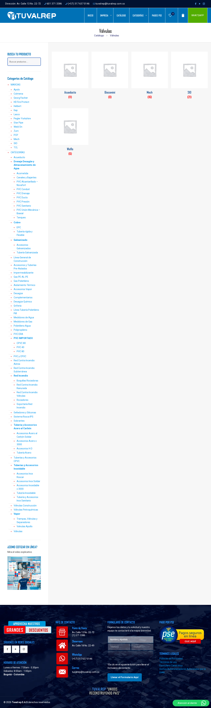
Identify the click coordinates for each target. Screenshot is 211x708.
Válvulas (18, 531)
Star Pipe (18, 122)
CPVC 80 (21, 343)
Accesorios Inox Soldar (28, 481)
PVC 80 (20, 351)
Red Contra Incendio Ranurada (27, 386)
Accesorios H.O (24, 448)
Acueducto (19, 157)
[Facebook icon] (195, 3)
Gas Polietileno (21, 281)
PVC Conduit (23, 189)
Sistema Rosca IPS (23, 416)
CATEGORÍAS (18, 152)
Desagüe (18, 293)
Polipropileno (20, 330)
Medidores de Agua (24, 317)
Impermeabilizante (23, 272)
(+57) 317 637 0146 (79, 3)
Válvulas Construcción (25, 505)
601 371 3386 (54, 3)
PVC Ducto (22, 197)
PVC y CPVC (20, 356)
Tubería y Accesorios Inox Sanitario (27, 499)
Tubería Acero (24, 452)
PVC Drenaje (23, 193)
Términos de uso (168, 662)
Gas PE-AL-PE (21, 276)
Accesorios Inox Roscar (25, 475)
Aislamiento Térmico (24, 285)
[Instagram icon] (204, 3)
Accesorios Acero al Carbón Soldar (27, 435)
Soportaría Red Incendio (24, 406)
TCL (16, 147)
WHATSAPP (197, 15)
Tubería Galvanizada (27, 252)
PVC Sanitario (24, 205)
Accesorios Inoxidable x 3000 (28, 487)
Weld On (18, 126)
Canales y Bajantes (26, 177)
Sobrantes (19, 420)
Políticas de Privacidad (171, 658)
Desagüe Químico (23, 301)
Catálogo (99, 35)
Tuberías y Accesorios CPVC (25, 459)
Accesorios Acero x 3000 (27, 443)
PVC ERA (18, 334)
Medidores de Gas (23, 321)
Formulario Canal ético (171, 665)
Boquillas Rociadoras (27, 380)
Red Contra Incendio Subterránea (24, 370)
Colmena (18, 93)
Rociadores (22, 400)
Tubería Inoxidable (26, 493)
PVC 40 (20, 347)
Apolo (17, 89)
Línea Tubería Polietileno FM (26, 312)
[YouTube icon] (199, 3)
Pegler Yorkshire (22, 118)
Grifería (17, 305)
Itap (16, 110)
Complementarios (23, 297)
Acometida (22, 173)
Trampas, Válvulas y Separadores (27, 520)
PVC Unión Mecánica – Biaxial (28, 212)
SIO (15, 143)
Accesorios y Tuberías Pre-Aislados (25, 267)
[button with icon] (7, 649)
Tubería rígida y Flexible (24, 233)
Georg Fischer (21, 98)
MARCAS (15, 84)
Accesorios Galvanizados (24, 247)
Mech (16, 139)
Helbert (17, 106)
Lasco (17, 114)
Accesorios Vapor (23, 289)
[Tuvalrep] (32, 15)
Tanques (21, 217)
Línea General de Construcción (22, 259)
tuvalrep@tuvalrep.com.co (110, 3)
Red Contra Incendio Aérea (24, 362)
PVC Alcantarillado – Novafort (27, 183)
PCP (16, 135)
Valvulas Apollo (24, 526)
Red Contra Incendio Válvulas (27, 394)
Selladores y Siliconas (25, 412)
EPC (19, 227)
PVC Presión (23, 201)
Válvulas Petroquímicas (26, 509)
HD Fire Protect (21, 102)
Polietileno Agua (22, 325)
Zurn (16, 131)
